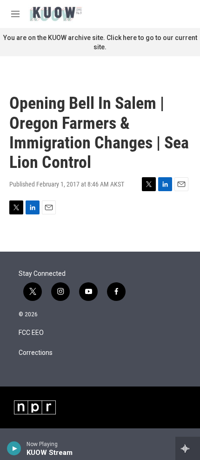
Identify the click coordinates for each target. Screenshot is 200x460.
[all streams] (187, 448)
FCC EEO (31, 332)
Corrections (36, 352)
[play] (14, 448)
